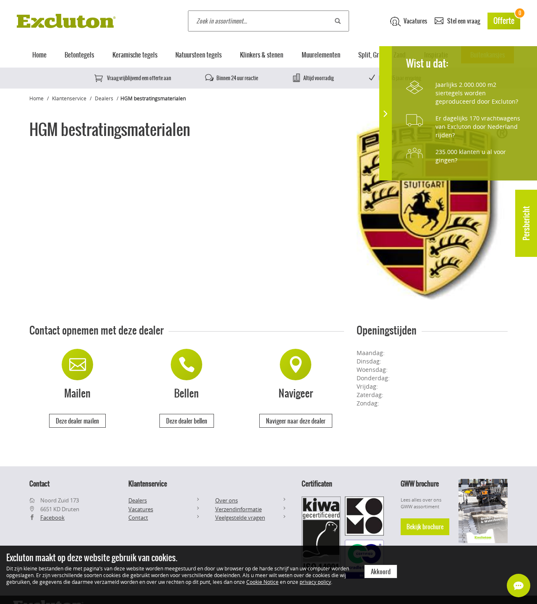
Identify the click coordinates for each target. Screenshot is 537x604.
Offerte (506, 19)
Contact (138, 517)
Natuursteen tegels (198, 55)
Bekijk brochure (425, 526)
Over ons (226, 500)
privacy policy (315, 581)
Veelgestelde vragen (240, 517)
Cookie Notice (262, 581)
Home (39, 55)
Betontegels (79, 55)
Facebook (52, 517)
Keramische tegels (134, 55)
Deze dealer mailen (77, 421)
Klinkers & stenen (261, 55)
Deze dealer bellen (186, 421)
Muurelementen (321, 55)
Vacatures (414, 21)
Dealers (104, 98)
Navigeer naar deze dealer (296, 421)
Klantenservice (69, 98)
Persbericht (526, 223)
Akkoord (381, 571)
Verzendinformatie (238, 509)
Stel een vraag (463, 21)
